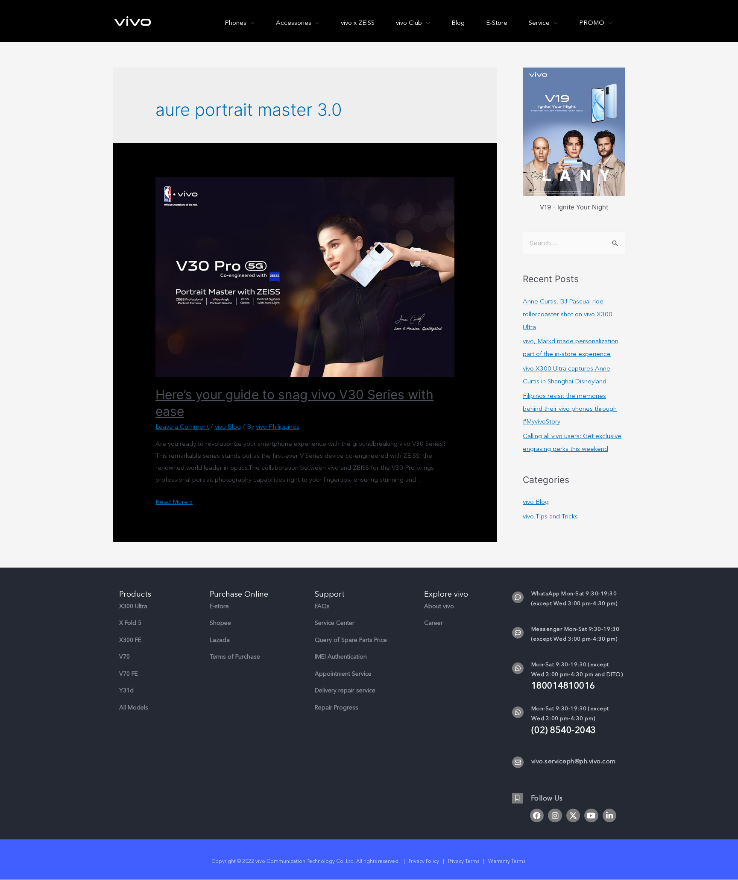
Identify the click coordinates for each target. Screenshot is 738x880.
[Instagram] (555, 815)
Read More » (174, 501)
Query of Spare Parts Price (351, 640)
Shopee (220, 623)
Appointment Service (343, 674)
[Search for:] (574, 243)
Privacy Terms (463, 861)
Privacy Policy (424, 861)
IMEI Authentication (341, 657)
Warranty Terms (507, 861)
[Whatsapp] (518, 668)
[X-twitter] (573, 815)
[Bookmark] (517, 798)
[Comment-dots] (518, 597)
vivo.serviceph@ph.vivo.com (573, 761)
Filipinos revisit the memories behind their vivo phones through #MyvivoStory (570, 408)
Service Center (334, 623)
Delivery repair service (345, 690)
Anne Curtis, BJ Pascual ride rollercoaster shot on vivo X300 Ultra (567, 314)
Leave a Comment (182, 426)
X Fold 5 (130, 623)
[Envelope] (518, 762)
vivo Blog (228, 426)
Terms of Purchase (235, 657)
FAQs (322, 606)
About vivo (439, 606)
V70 (124, 657)
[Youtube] (591, 815)
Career (433, 623)
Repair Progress (336, 707)
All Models (133, 707)
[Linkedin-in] (609, 815)
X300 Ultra (133, 606)
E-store (219, 606)
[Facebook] (537, 815)
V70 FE (128, 674)
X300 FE (130, 640)
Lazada (220, 640)
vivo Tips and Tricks (550, 516)
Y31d (126, 690)
